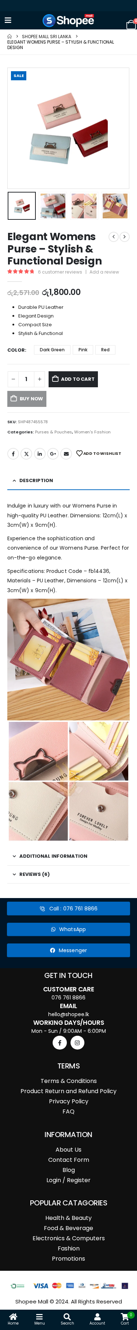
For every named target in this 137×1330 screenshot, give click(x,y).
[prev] (114, 237)
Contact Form (68, 1160)
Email (66, 454)
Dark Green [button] (52, 350)
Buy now (31, 398)
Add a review (104, 272)
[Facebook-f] (59, 1043)
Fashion (69, 1248)
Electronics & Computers (69, 1238)
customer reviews (60, 272)
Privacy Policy (68, 1101)
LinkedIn (40, 454)
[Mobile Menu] (8, 20)
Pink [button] (83, 350)
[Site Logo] (68, 20)
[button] (16, 128)
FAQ (68, 1111)
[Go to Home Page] (9, 36)
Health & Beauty (68, 1218)
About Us (68, 1149)
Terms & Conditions (69, 1081)
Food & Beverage (68, 1228)
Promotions (68, 1258)
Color (16, 350)
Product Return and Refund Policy (68, 1091)
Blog (68, 1170)
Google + (53, 454)
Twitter (26, 454)
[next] (124, 237)
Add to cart (78, 379)
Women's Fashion (92, 432)
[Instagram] (77, 1043)
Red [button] (105, 350)
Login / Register (68, 1180)
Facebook (13, 454)
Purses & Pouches (53, 432)
